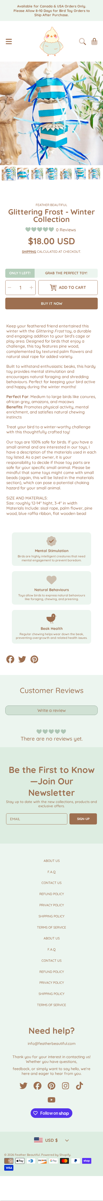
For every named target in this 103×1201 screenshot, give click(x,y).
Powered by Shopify (56, 1155)
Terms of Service (51, 927)
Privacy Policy (51, 905)
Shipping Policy (51, 916)
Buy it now (51, 303)
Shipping (29, 252)
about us (52, 861)
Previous (5, 113)
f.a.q (52, 872)
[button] (8, 41)
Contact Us (51, 883)
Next (97, 113)
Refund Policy (51, 894)
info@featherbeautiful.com (52, 1043)
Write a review (52, 710)
